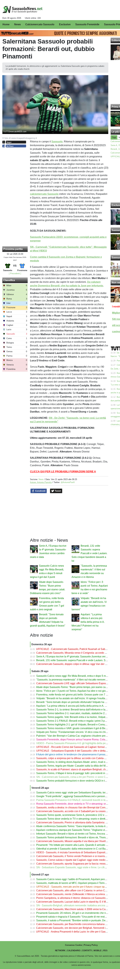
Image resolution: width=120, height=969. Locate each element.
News (41, 479)
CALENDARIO (73, 950)
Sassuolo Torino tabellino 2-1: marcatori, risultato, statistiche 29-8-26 (74, 713)
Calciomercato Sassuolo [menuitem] (39, 24)
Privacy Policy (91, 945)
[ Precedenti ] (15, 273)
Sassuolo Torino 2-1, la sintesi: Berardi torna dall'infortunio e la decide (74, 709)
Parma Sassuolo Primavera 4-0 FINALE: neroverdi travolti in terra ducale (76, 800)
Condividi (40, 491)
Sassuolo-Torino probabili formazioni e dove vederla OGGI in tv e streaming (78, 780)
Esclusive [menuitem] (65, 24)
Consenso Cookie (73, 945)
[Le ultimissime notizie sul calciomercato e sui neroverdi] (22, 9)
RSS (105, 950)
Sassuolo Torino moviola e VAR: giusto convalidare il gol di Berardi (73, 728)
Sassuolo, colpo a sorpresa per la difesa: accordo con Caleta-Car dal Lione (77, 758)
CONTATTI (87, 950)
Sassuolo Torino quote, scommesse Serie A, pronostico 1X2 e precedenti (76, 815)
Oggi (114, 137)
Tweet (57, 491)
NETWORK (60, 950)
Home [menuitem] (6, 24)
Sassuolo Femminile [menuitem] (87, 24)
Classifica (9, 280)
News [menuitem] (17, 24)
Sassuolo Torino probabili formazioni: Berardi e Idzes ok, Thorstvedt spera (77, 837)
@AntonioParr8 (68, 482)
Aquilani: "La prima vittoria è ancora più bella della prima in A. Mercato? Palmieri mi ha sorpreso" (88, 622)
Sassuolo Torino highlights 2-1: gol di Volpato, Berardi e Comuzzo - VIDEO (77, 724)
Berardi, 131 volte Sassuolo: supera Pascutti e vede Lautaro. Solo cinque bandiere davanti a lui (89, 553)
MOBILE (98, 950)
